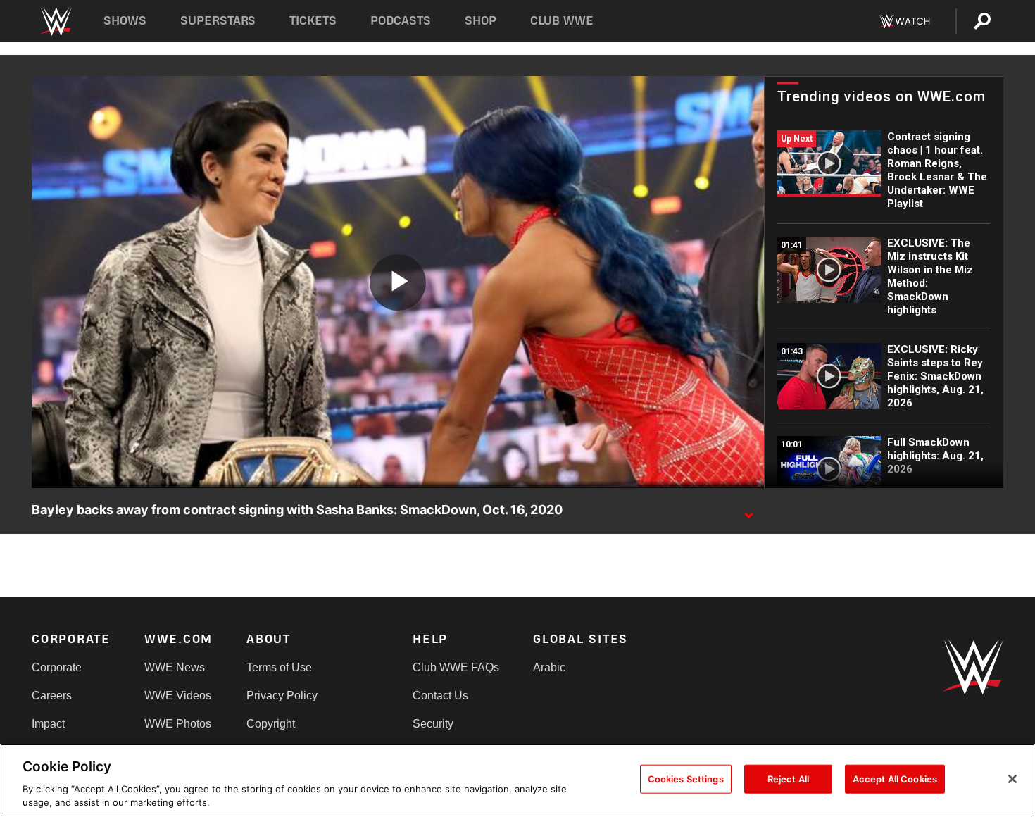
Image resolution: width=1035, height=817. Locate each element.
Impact (48, 724)
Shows (125, 20)
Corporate (57, 667)
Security (433, 724)
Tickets (313, 20)
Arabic (549, 667)
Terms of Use (279, 667)
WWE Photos (177, 724)
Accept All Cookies (895, 779)
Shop (480, 20)
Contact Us (440, 695)
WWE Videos (177, 695)
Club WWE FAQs (456, 667)
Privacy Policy (282, 695)
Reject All (788, 779)
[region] (517, 780)
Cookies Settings (686, 779)
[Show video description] (748, 510)
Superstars (218, 20)
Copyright (270, 724)
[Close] (1012, 778)
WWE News (174, 667)
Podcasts (400, 20)
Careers (52, 695)
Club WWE (562, 20)
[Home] (55, 21)
